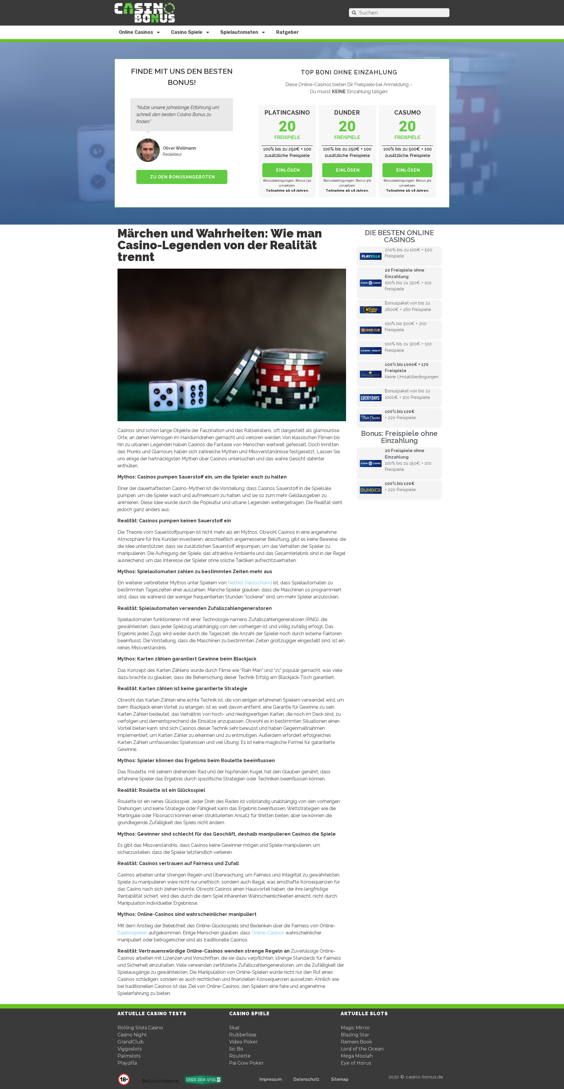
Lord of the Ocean (362, 1049)
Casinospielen (132, 933)
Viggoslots (130, 1049)
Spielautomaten (239, 32)
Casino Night (132, 1035)
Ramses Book (356, 1042)
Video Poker (243, 1042)
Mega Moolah (357, 1056)
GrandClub (131, 1042)
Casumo (407, 112)
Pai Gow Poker (246, 1063)
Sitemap (339, 1079)
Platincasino (287, 112)
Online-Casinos (267, 933)
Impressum (270, 1079)
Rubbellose (242, 1035)
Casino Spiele (186, 32)
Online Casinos (136, 32)
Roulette (240, 1056)
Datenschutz (306, 1079)
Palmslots (129, 1056)
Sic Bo (236, 1049)
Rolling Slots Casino (140, 1028)
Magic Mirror (355, 1028)
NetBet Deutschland (250, 583)
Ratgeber (287, 32)
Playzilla (127, 1063)
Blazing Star (355, 1035)
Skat (234, 1028)
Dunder (347, 112)
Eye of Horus (356, 1063)
